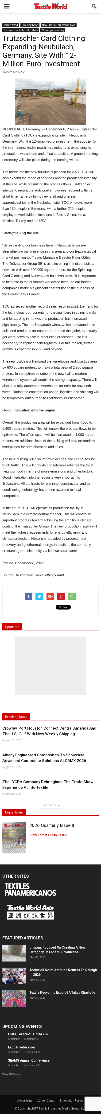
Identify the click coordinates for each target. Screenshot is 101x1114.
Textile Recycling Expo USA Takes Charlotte (62, 992)
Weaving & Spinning (53, 30)
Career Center (46, 1100)
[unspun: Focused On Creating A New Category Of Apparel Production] (14, 953)
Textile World (11, 25)
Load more (49, 805)
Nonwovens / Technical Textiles (21, 30)
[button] (94, 6)
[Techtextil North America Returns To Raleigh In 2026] (14, 976)
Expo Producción (21, 1047)
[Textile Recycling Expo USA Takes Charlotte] (14, 998)
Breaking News (30, 25)
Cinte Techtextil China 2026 (29, 1034)
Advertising (24, 1100)
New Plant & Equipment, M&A (58, 25)
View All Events (11, 1074)
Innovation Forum (72, 1100)
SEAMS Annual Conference (29, 1060)
